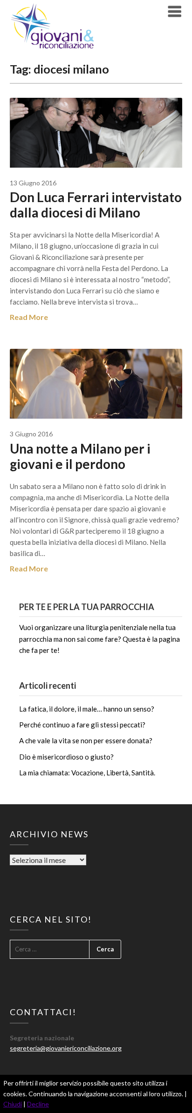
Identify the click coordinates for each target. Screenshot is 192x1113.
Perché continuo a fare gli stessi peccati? (82, 724)
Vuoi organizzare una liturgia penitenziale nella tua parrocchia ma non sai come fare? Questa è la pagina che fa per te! (99, 638)
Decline (38, 1104)
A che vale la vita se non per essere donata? (85, 740)
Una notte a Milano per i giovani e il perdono (80, 456)
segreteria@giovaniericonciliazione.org (66, 1048)
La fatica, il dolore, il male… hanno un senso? (86, 709)
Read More (29, 316)
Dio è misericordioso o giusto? (66, 757)
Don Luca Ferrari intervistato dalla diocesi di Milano (96, 204)
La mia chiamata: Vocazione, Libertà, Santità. (87, 772)
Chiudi (12, 1104)
